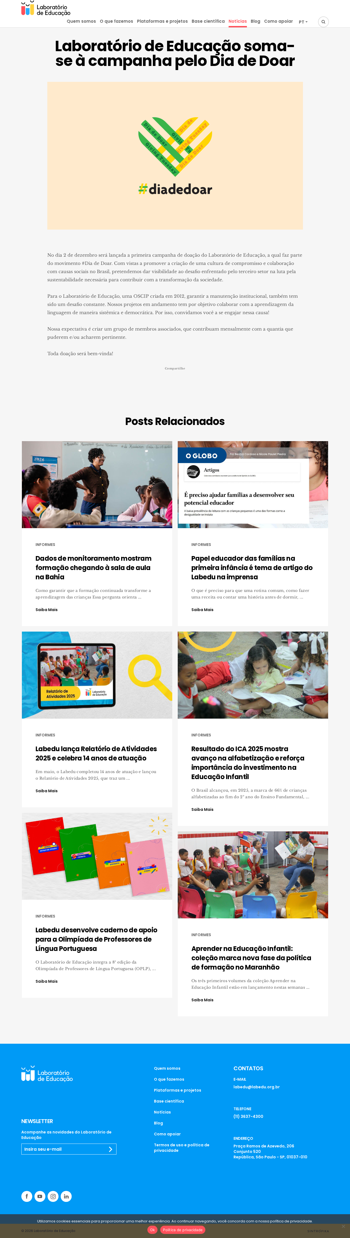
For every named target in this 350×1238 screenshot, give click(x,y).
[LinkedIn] (66, 1196)
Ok (152, 1230)
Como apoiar (278, 21)
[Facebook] (26, 1196)
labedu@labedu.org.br (257, 1087)
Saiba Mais (47, 609)
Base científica (208, 21)
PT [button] (301, 22)
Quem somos (81, 21)
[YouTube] (39, 1196)
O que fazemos (116, 21)
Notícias (238, 21)
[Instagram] (53, 1196)
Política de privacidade (183, 1230)
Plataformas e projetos (162, 21)
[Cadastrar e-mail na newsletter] (110, 1149)
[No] (343, 1226)
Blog (255, 21)
